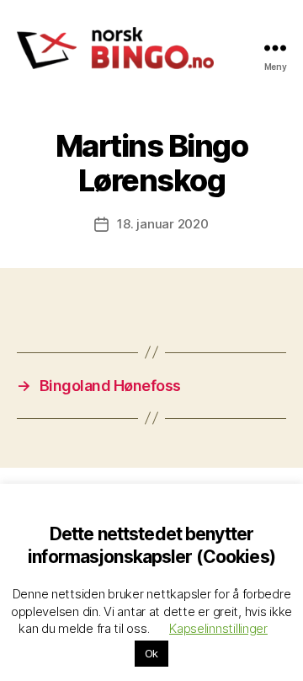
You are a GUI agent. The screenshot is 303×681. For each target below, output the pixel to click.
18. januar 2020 (162, 224)
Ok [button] (151, 653)
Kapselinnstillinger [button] (218, 628)
